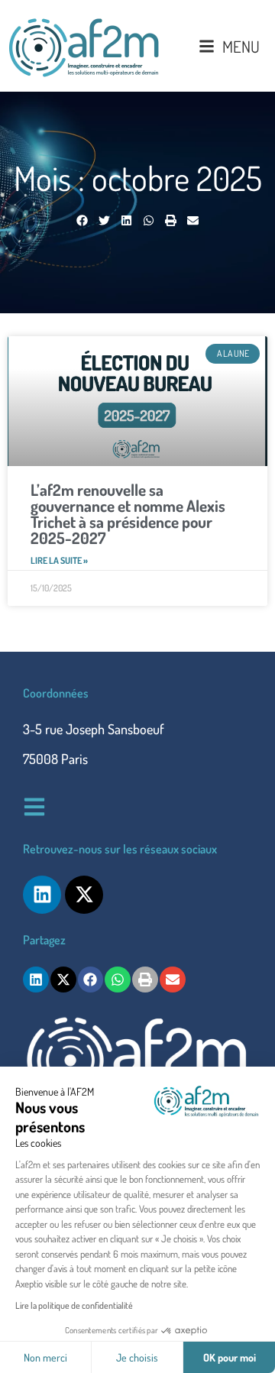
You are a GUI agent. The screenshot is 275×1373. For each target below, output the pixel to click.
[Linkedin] (42, 895)
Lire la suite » (59, 560)
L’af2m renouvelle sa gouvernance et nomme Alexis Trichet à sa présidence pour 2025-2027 (128, 513)
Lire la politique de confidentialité (74, 1305)
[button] (82, 220)
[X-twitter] (84, 895)
